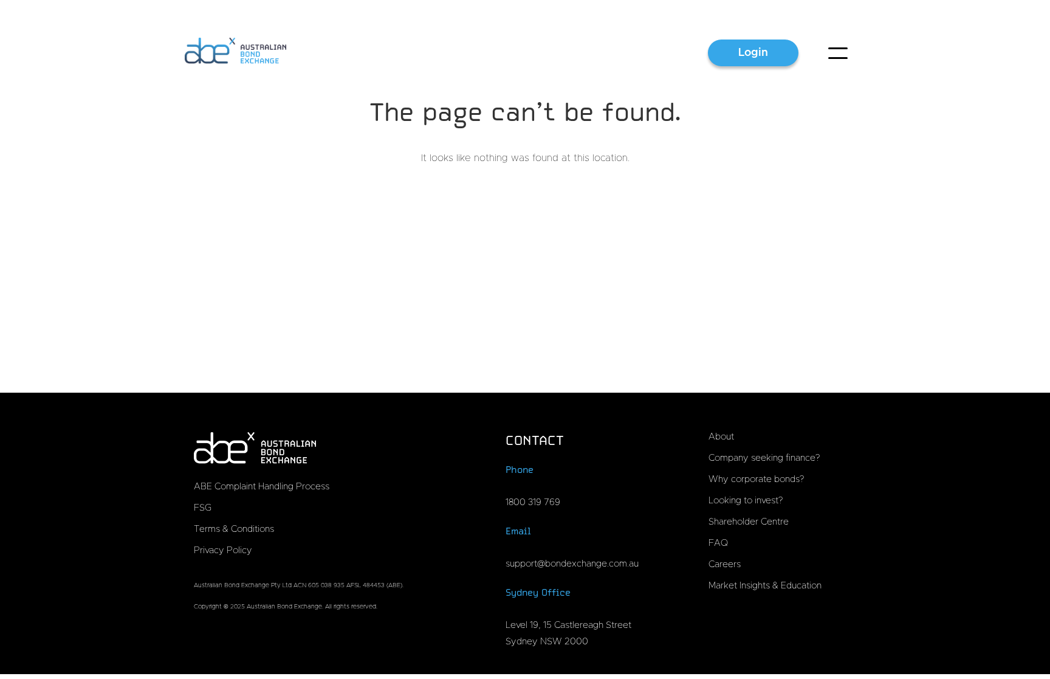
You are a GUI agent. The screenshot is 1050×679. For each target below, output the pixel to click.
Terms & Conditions (234, 529)
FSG (202, 507)
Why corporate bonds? (756, 479)
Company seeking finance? (764, 458)
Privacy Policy (223, 550)
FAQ (718, 543)
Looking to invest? (746, 500)
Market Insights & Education (765, 585)
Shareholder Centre (749, 521)
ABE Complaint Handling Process (261, 486)
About (721, 436)
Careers (725, 564)
